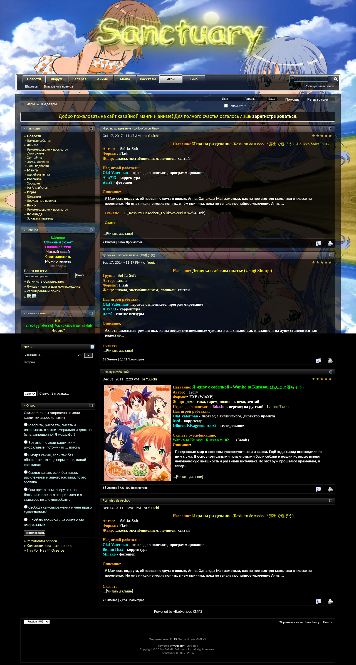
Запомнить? (237, 106)
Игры (171, 79)
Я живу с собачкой (115, 372)
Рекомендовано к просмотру (47, 149)
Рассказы (148, 79)
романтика (195, 402)
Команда (35, 214)
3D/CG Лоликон (38, 162)
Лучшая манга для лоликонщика (54, 287)
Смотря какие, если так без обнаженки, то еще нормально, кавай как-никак (55, 465)
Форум (56, 79)
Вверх (327, 622)
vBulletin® (179, 645)
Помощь (292, 99)
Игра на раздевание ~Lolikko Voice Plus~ (131, 128)
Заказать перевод (40, 218)
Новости (34, 79)
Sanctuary (312, 622)
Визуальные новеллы (59, 86)
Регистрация (317, 99)
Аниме (102, 79)
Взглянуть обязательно (45, 282)
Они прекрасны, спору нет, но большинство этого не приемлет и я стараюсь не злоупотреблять (53, 500)
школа (121, 158)
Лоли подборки (38, 166)
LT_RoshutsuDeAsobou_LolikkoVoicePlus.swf (158, 213)
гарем (212, 402)
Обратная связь (291, 622)
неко (241, 402)
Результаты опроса (42, 546)
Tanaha (121, 280)
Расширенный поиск (319, 86)
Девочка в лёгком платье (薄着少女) (129, 255)
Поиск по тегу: (35, 271)
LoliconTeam (278, 407)
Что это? (58, 331)
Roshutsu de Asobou (116, 500)
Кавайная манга (38, 175)
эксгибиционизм (143, 158)
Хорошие (33, 183)
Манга (125, 79)
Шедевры (31, 86)
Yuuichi (153, 136)
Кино (193, 79)
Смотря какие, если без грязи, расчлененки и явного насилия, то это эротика (55, 482)
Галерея (79, 79)
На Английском (37, 188)
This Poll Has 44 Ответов (46, 556)
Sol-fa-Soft (127, 275)
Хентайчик (34, 158)
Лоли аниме (35, 153)
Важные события (39, 141)
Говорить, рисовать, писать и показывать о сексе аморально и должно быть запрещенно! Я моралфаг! (58, 435)
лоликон (167, 158)
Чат (27, 347)
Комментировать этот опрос (49, 551)
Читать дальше (119, 234)
